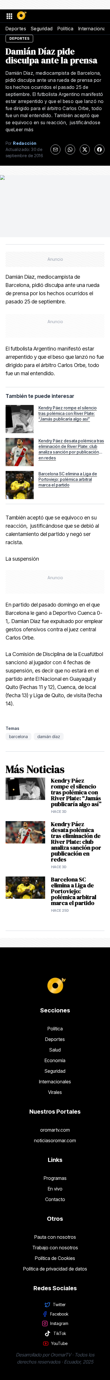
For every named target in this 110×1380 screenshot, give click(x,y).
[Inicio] (21, 15)
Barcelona (18, 736)
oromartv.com (55, 1130)
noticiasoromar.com (55, 1140)
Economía (55, 1060)
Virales (55, 1092)
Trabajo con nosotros (55, 1248)
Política (65, 28)
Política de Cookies (55, 1258)
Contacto (55, 1199)
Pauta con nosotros (55, 1237)
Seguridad (42, 28)
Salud (55, 1050)
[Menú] (9, 15)
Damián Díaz (48, 736)
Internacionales (55, 1082)
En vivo (55, 1189)
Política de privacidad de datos (55, 1269)
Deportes (16, 28)
